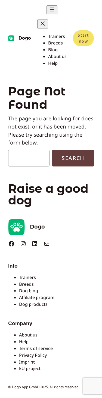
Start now (83, 38)
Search (73, 158)
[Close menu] (42, 24)
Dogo (24, 38)
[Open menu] (52, 9)
